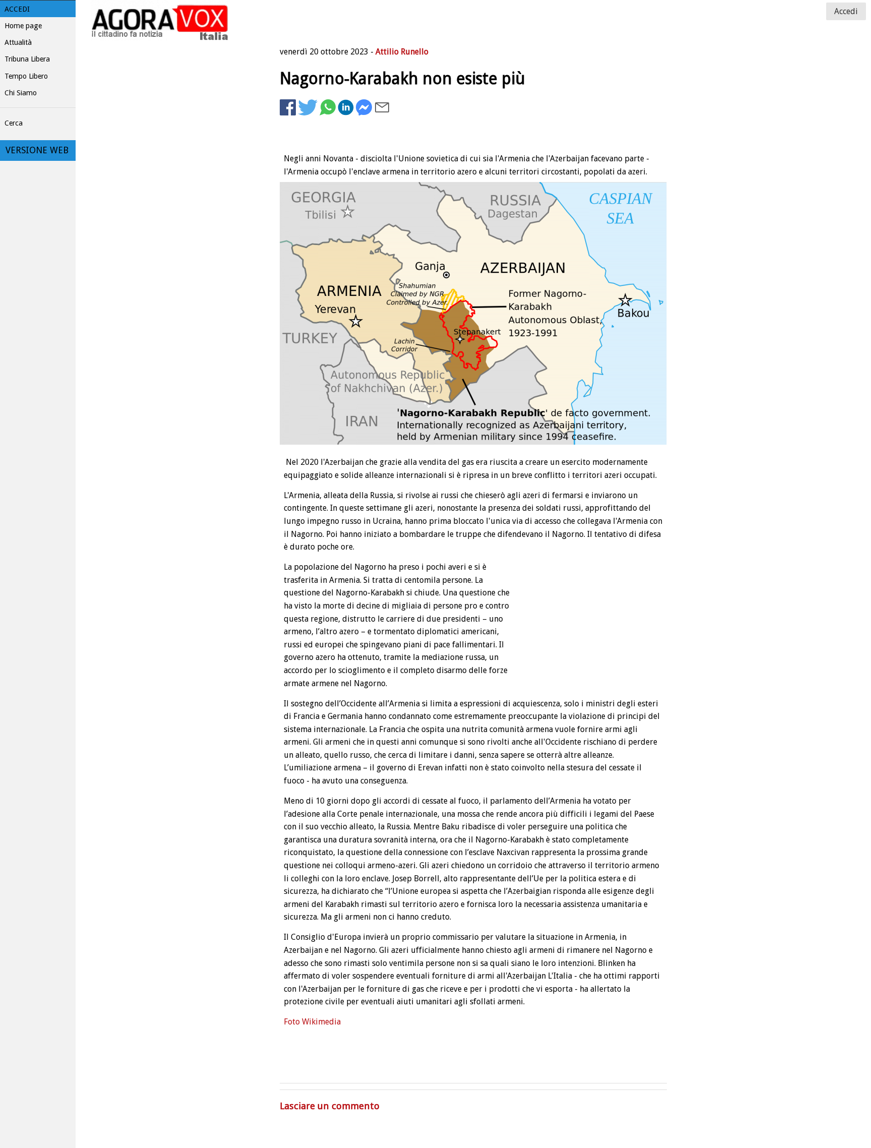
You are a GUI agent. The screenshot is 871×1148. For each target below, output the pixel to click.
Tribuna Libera (27, 59)
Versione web (37, 150)
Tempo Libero (26, 76)
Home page (23, 26)
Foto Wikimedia (312, 1021)
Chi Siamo (21, 93)
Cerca (14, 123)
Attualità (18, 42)
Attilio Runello (402, 51)
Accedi (17, 9)
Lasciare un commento (330, 1106)
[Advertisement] (586, 149)
